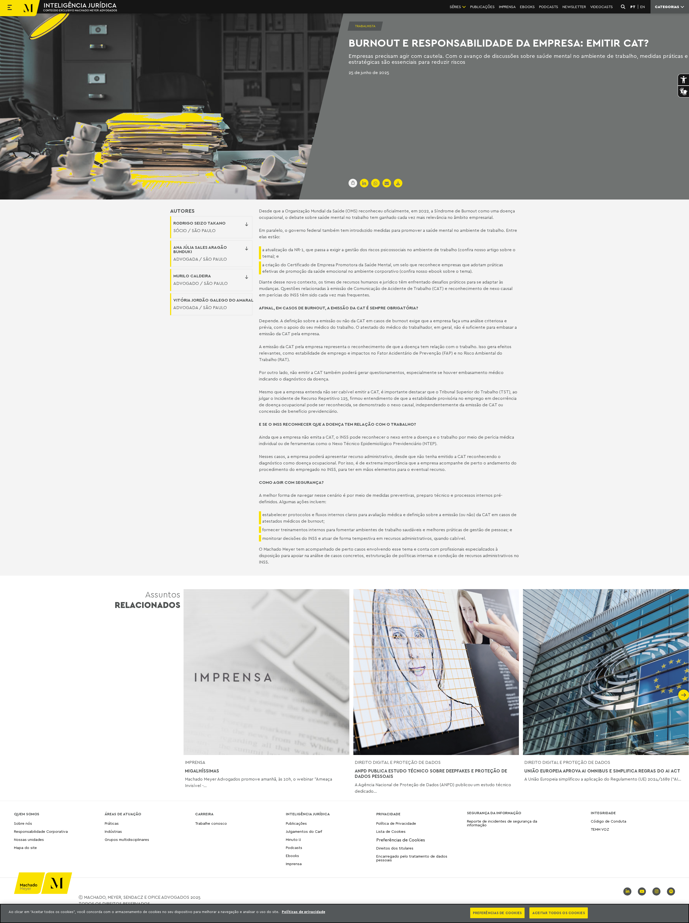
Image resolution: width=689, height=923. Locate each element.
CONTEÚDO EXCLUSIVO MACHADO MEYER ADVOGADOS (80, 10)
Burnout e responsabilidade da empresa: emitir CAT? (499, 42)
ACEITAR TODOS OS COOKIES (558, 913)
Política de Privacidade (396, 823)
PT (632, 7)
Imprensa (195, 762)
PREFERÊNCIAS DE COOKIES (497, 913)
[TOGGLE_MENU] (9, 8)
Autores (182, 211)
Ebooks (292, 855)
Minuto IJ (293, 839)
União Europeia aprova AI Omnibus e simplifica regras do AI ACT (602, 771)
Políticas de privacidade (303, 912)
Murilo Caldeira (192, 275)
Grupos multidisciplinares (127, 839)
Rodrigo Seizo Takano (199, 223)
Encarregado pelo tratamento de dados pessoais (411, 858)
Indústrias (113, 831)
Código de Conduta (608, 821)
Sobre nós (23, 823)
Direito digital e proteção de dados (398, 762)
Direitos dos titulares (394, 848)
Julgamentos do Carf (304, 831)
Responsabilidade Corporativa (41, 831)
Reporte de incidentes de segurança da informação (502, 823)
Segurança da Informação (494, 813)
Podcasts (294, 847)
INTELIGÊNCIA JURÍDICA (80, 5)
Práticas (112, 823)
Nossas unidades (29, 839)
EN (642, 7)
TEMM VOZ (600, 829)
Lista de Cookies (391, 831)
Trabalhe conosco (211, 823)
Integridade (603, 813)
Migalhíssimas (202, 771)
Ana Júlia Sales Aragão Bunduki (200, 249)
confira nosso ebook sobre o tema (435, 271)
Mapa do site (25, 848)
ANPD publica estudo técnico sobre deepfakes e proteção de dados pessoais (431, 773)
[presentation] (189, 695)
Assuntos (147, 599)
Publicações (296, 823)
